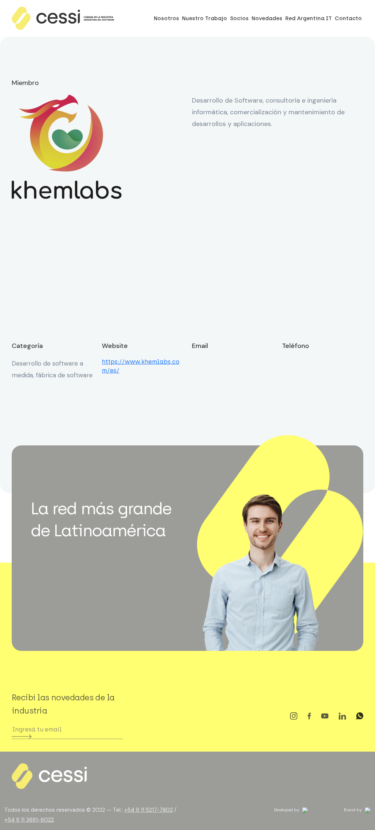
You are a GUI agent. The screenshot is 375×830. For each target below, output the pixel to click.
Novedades (267, 18)
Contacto (348, 18)
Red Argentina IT (308, 18)
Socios (239, 18)
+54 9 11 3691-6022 (29, 819)
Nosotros (166, 18)
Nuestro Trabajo (204, 18)
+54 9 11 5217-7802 (148, 810)
